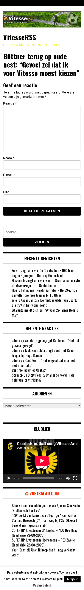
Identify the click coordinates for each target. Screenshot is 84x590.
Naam (8, 158)
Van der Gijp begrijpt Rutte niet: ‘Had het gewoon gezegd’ (45, 343)
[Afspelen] (9, 478)
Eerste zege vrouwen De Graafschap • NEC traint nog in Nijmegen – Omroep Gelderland (44, 273)
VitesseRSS (19, 37)
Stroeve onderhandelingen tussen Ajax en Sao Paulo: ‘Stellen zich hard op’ (46, 508)
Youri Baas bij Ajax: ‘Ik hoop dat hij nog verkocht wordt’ (43, 552)
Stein (15, 375)
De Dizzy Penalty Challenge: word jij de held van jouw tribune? (43, 377)
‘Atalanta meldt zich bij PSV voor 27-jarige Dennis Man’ (45, 313)
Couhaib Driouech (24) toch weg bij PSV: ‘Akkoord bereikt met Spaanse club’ (44, 523)
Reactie (10, 103)
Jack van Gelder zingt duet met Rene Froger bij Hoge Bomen (42, 353)
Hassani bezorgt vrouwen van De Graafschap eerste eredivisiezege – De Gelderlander (46, 283)
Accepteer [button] (72, 579)
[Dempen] (68, 478)
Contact (41, 370)
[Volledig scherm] (75, 478)
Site (6, 192)
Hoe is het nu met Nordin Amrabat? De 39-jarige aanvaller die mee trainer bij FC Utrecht (44, 293)
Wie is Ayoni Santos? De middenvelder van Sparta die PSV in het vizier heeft (45, 303)
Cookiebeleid (42, 585)
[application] (42, 461)
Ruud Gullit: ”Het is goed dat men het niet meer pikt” (43, 363)
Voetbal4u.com (44, 493)
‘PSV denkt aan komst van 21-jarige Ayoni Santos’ (44, 515)
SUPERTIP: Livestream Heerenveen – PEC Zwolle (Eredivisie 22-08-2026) (43, 542)
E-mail (9, 175)
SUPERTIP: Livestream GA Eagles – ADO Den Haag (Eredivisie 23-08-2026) (45, 533)
